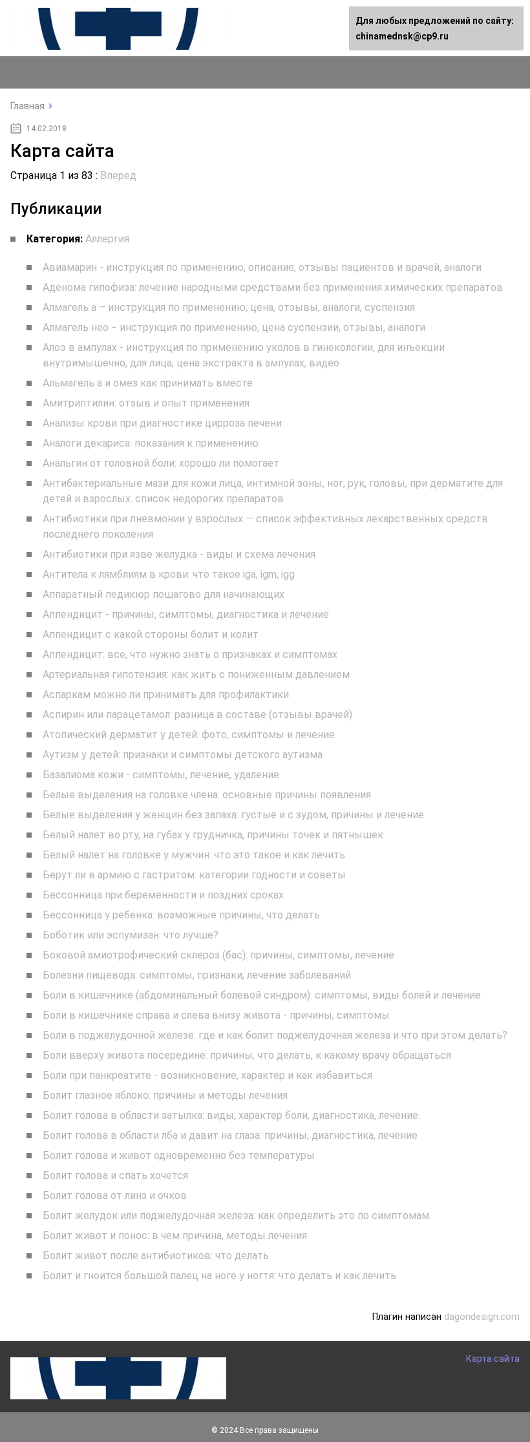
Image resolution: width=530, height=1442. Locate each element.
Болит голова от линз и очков (115, 1195)
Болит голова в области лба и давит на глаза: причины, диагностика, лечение (230, 1135)
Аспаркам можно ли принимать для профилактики (166, 694)
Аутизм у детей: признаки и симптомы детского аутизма (183, 754)
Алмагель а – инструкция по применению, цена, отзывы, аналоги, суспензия (229, 307)
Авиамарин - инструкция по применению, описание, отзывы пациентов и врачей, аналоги (262, 267)
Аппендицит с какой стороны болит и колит (151, 634)
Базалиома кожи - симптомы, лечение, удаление (161, 775)
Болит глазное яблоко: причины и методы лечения (165, 1095)
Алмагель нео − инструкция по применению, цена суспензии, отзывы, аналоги (234, 327)
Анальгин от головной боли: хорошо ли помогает (161, 463)
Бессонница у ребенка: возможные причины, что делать (181, 915)
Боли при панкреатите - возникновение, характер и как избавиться (207, 1075)
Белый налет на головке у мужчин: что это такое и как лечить (194, 855)
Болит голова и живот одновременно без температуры (179, 1155)
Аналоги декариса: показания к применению (151, 443)
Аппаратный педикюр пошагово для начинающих (163, 594)
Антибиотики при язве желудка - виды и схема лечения (179, 554)
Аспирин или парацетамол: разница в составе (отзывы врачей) (197, 714)
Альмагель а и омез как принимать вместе (148, 383)
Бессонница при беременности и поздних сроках (163, 895)
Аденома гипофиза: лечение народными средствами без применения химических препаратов (273, 287)
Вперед (118, 175)
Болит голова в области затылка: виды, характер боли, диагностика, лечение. (231, 1115)
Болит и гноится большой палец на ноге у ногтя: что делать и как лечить (219, 1275)
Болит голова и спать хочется (115, 1175)
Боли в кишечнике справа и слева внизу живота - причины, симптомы (216, 1015)
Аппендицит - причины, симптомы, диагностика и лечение (186, 614)
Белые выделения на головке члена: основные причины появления (207, 795)
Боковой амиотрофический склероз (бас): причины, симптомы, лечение (218, 955)
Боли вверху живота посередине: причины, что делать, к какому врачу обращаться (247, 1055)
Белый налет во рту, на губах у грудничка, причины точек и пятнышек (213, 835)
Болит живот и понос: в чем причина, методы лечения (175, 1235)
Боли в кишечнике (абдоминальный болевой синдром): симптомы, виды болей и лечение (262, 995)
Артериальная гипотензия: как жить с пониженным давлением (196, 674)
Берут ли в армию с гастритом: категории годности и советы (194, 875)
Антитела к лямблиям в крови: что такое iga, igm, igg (169, 574)
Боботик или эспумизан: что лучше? (130, 935)
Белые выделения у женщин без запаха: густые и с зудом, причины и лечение (233, 815)
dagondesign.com (482, 1316)
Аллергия (107, 239)
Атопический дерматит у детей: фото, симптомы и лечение (189, 734)
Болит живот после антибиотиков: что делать (156, 1255)
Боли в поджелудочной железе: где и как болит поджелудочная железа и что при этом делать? (275, 1035)
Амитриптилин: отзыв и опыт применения (146, 403)
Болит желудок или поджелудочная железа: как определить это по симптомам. (237, 1215)
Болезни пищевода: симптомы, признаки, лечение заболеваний (197, 975)
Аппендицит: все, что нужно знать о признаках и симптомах (190, 654)
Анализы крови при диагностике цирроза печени (162, 423)
